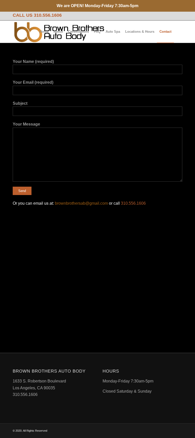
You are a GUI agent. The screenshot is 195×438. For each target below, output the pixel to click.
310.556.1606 (48, 15)
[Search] (178, 32)
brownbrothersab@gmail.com (81, 203)
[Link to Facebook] (178, 15)
